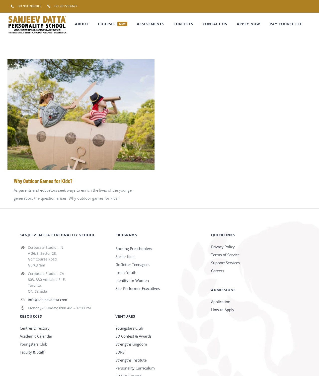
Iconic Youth (125, 272)
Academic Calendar (36, 336)
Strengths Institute (131, 360)
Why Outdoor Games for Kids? (74, 114)
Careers (217, 270)
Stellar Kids (124, 256)
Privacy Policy (223, 246)
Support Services (225, 262)
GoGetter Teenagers (132, 264)
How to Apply (222, 309)
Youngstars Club (33, 344)
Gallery (88, 114)
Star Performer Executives (137, 288)
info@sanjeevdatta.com (47, 299)
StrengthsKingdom (131, 344)
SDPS (119, 352)
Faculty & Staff (32, 352)
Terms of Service (225, 254)
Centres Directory (35, 328)
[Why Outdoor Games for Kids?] (81, 114)
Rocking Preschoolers (133, 248)
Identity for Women (132, 280)
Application (220, 301)
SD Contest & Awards (133, 336)
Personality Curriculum (135, 368)
